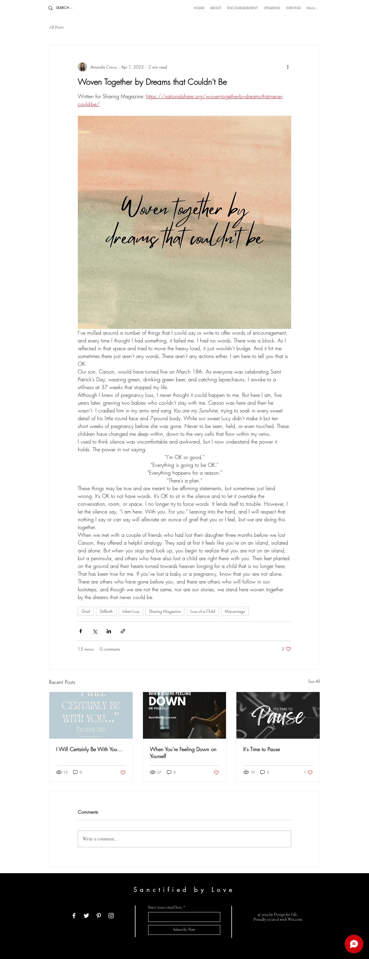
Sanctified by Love (184, 890)
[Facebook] (74, 915)
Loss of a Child (203, 611)
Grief (86, 611)
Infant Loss (131, 611)
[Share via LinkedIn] (109, 631)
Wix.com (295, 919)
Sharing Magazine (165, 611)
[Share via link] (123, 631)
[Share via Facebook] (80, 631)
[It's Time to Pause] (278, 715)
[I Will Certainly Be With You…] (91, 715)
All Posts (56, 27)
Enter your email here (165, 907)
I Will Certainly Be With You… (89, 749)
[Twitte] (86, 915)
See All (314, 681)
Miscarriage (235, 611)
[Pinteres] (98, 915)
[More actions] (287, 66)
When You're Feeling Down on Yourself (183, 752)
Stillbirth (106, 611)
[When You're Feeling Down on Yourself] (184, 715)
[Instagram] (111, 915)
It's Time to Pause (261, 749)
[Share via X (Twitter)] (94, 631)
